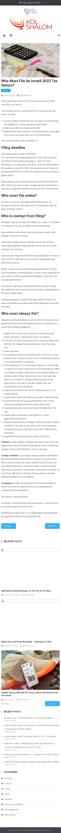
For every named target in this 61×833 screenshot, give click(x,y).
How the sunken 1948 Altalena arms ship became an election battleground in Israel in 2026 (29, 745)
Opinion (8, 799)
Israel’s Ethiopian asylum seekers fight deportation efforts (31, 761)
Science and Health (13, 804)
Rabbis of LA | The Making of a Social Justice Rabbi (28, 718)
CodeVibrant (46, 830)
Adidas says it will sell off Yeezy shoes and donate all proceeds (29, 694)
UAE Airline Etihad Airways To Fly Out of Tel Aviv (26, 591)
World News (10, 814)
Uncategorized (11, 809)
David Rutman (25, 95)
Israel (7, 788)
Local (6, 794)
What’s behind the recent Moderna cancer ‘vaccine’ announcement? (53, 526)
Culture (7, 783)
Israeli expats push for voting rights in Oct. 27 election (30, 736)
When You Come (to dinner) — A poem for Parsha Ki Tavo (31, 754)
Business (6, 90)
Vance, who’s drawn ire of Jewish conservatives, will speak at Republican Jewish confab (31, 727)
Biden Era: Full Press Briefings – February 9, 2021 (26, 641)
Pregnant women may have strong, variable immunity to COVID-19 (10, 526)
